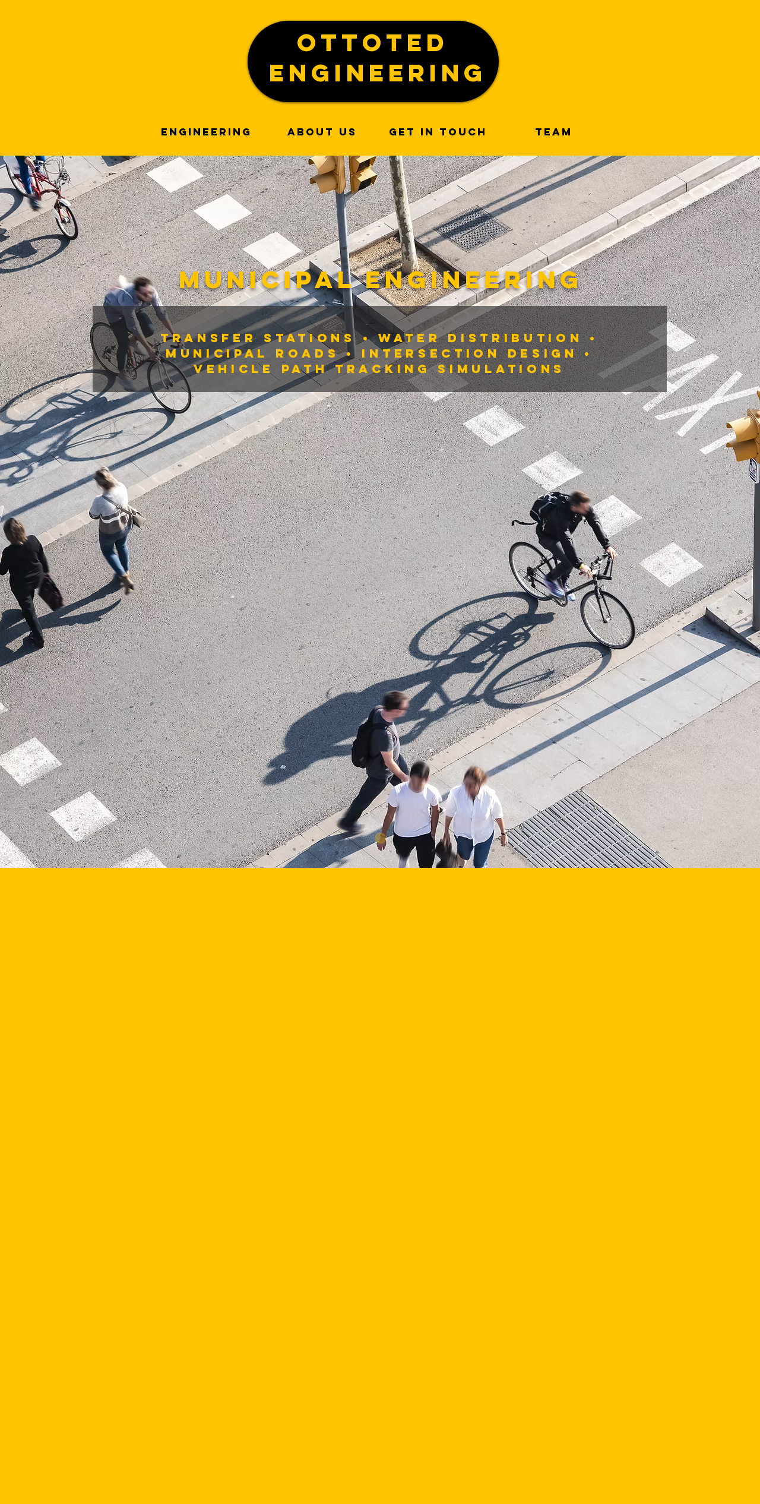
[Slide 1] (380, 838)
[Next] (679, 512)
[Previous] (80, 512)
